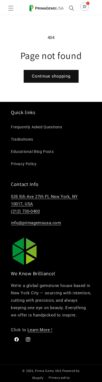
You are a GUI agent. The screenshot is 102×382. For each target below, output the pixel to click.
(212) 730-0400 (25, 211)
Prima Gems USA (48, 371)
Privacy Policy (23, 164)
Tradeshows (22, 139)
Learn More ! (39, 329)
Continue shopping (51, 76)
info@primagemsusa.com (36, 222)
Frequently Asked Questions (36, 127)
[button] (11, 8)
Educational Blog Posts (32, 151)
